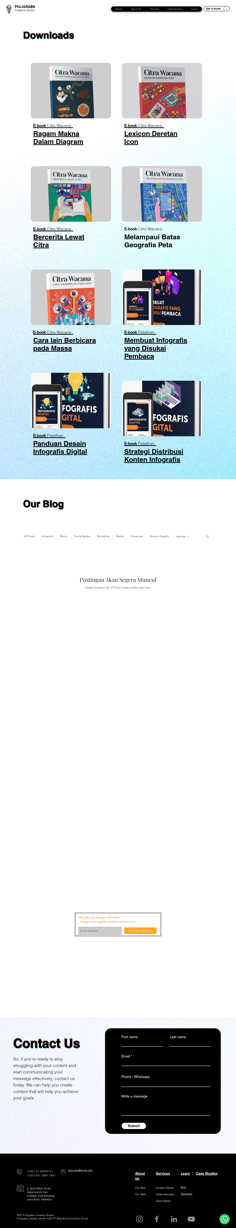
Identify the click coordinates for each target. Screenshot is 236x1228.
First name (129, 1037)
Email (125, 1056)
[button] (71, 90)
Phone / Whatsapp (135, 1076)
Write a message (134, 1096)
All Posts (29, 536)
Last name (178, 1037)
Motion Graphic (159, 536)
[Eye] (9, 8)
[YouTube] (191, 1219)
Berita (120, 536)
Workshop (103, 536)
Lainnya (180, 536)
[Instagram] (139, 1219)
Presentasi (137, 536)
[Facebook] (156, 1219)
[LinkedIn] (174, 1219)
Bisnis (63, 536)
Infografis (47, 536)
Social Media (82, 536)
